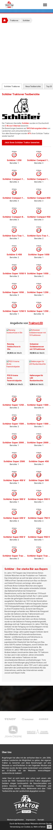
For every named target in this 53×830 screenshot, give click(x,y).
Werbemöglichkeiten (15, 820)
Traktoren (14, 20)
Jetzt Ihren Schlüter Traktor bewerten (22, 142)
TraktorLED (36, 323)
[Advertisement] (26, 53)
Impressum (30, 820)
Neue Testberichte (33, 86)
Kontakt (41, 820)
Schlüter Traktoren (12, 86)
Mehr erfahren (40, 827)
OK (49, 827)
